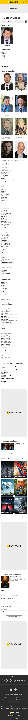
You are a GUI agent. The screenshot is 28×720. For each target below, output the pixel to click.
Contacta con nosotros (15, 706)
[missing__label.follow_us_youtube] (4, 680)
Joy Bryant (3, 218)
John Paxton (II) (5, 216)
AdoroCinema (19, 699)
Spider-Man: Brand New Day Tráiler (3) (21, 476)
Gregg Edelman (5, 194)
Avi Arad (3, 285)
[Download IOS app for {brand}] (12, 689)
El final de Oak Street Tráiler (7, 494)
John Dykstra (4, 313)
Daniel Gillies (7, 159)
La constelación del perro (7, 598)
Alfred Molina (7, 112)
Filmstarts (18, 697)
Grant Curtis (4, 288)
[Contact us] (24, 680)
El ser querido (4, 609)
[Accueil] (13, 2)
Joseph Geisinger (5, 341)
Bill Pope (3, 306)
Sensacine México (12, 701)
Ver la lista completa (6, 262)
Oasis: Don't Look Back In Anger (8, 601)
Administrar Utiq (17, 708)
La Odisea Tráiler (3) (7, 476)
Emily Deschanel (5, 256)
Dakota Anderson (5, 259)
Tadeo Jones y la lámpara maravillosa (9, 595)
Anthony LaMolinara (6, 322)
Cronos (2, 590)
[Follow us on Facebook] (8, 680)
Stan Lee (3, 178)
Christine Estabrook (6, 213)
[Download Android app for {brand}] (16, 689)
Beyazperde (6, 699)
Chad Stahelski (4, 350)
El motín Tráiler (21, 512)
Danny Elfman (4, 270)
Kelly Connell (4, 252)
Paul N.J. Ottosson (5, 344)
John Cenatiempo (5, 357)
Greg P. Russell (4, 335)
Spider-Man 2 (12, 17)
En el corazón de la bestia (7, 593)
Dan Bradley (4, 310)
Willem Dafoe (7, 136)
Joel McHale (4, 249)
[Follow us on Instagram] (16, 680)
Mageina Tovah (5, 246)
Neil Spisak (3, 328)
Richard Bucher (5, 354)
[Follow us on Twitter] (12, 680)
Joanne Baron (4, 221)
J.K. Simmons (21, 159)
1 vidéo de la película (14, 453)
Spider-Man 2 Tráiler (19, 443)
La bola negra (4, 611)
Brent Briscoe (4, 207)
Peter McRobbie (5, 224)
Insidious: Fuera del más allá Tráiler (7, 512)
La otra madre (4, 603)
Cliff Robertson (5, 188)
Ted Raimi (3, 191)
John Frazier (4, 316)
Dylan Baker (4, 166)
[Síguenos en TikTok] (20, 680)
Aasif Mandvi (4, 185)
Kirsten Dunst (21, 90)
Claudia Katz (4, 240)
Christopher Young (5, 273)
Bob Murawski (4, 325)
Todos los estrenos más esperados (14, 616)
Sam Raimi (7, 45)
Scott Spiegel (4, 210)
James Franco (21, 112)
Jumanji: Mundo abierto (6, 606)
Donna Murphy (4, 163)
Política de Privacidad (8, 708)
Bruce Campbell (5, 175)
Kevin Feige (4, 298)
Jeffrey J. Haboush (5, 338)
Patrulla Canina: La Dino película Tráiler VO (21, 494)
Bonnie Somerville (5, 243)
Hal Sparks (3, 203)
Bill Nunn (3, 169)
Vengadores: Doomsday (15, 576)
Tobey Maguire (7, 90)
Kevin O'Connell (5, 332)
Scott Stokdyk (4, 319)
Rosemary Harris (21, 136)
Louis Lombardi (5, 230)
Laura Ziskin (4, 282)
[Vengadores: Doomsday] (5, 582)
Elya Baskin (4, 197)
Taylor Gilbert (4, 227)
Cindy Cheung (4, 234)
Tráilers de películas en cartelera (14, 517)
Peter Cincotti (4, 237)
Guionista (3, 52)
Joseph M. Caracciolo (6, 294)
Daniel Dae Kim (4, 200)
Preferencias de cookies (14, 709)
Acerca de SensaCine (5, 706)
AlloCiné (6, 697)
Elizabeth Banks (5, 172)
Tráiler (11, 581)
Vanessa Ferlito (5, 181)
